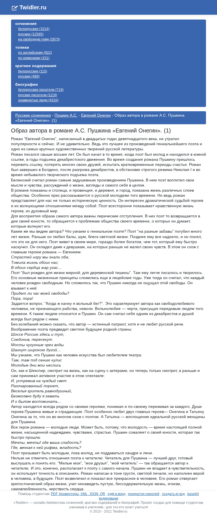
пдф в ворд (116, 494)
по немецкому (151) (33, 58)
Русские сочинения (33, 115)
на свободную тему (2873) (39, 39)
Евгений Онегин (96, 115)
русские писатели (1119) (37, 95)
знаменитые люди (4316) (38, 100)
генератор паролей (143, 494)
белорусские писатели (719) (41, 90)
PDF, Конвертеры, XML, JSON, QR (78, 494)
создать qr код (173, 494)
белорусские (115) (32, 71)
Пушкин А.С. (66, 115)
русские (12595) (31, 34)
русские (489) (29, 76)
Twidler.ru (32, 7)
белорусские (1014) (33, 29)
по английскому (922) (35, 53)
